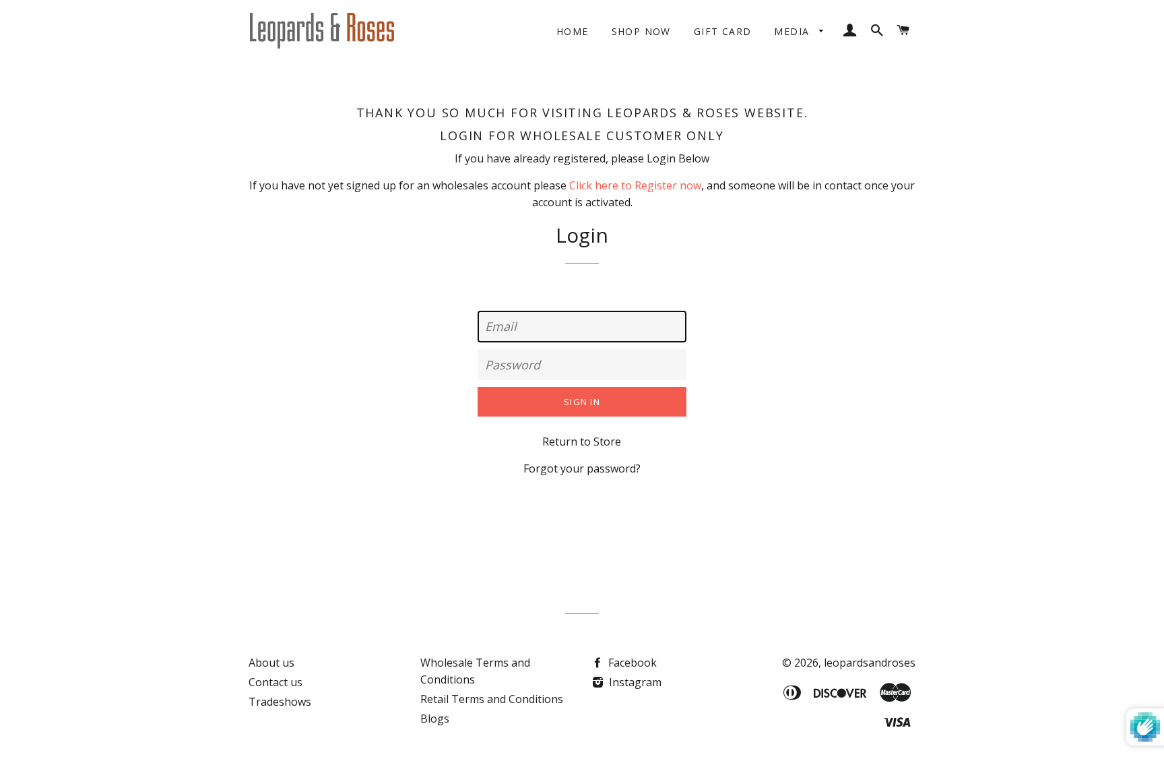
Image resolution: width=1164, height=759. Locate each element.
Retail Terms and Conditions (491, 699)
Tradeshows (280, 701)
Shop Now (641, 31)
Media (793, 31)
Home (572, 31)
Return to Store (581, 441)
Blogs (434, 718)
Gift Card (723, 31)
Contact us (275, 682)
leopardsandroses (869, 662)
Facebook (631, 662)
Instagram (633, 682)
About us (271, 662)
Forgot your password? (582, 468)
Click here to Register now (635, 185)
